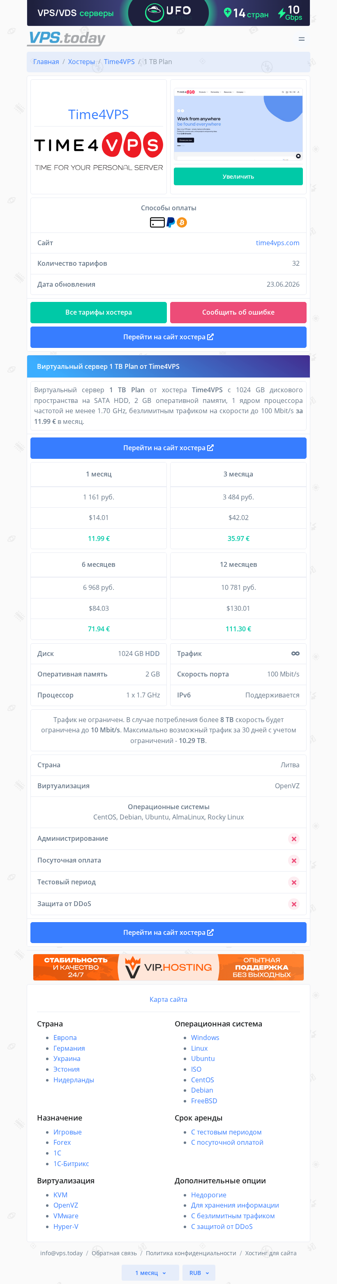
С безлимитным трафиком (233, 1215)
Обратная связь (114, 1253)
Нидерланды (73, 1079)
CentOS (202, 1079)
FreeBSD (204, 1100)
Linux (199, 1048)
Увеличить (238, 176)
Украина (67, 1058)
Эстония (66, 1069)
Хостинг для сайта (271, 1253)
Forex (62, 1142)
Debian (202, 1090)
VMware (65, 1215)
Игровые (67, 1132)
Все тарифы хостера (98, 312)
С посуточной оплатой (227, 1142)
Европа (65, 1037)
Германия (69, 1048)
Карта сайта (168, 999)
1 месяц (147, 1273)
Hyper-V (65, 1226)
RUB (196, 1273)
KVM (60, 1194)
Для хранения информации (235, 1205)
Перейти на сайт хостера (165, 447)
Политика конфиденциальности (191, 1253)
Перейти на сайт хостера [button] (165, 336)
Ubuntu (203, 1058)
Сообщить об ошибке (238, 312)
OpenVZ (65, 1205)
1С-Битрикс (71, 1163)
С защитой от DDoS (222, 1226)
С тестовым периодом (226, 1132)
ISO (196, 1069)
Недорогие (208, 1194)
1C (57, 1152)
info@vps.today (61, 1253)
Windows (205, 1037)
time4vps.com (278, 242)
